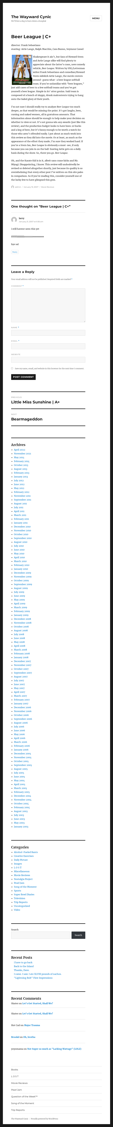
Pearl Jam (19, 883)
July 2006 (19, 726)
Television (19, 898)
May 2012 (19, 488)
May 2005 (19, 780)
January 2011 (21, 522)
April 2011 (19, 511)
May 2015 (19, 457)
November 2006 (23, 711)
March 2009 (20, 607)
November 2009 (23, 576)
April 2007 (19, 692)
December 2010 (22, 526)
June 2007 (19, 684)
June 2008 (19, 638)
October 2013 (21, 465)
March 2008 (20, 649)
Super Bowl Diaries (24, 894)
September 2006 (23, 719)
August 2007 (21, 676)
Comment (17, 286)
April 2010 (19, 557)
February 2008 (22, 653)
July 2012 (19, 480)
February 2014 (21, 461)
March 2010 (20, 561)
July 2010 (19, 545)
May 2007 (19, 688)
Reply (14, 252)
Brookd (15, 1037)
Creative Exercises (24, 856)
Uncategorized (22, 906)
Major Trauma (32, 1025)
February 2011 (21, 519)
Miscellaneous (21, 871)
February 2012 (21, 492)
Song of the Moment (25, 886)
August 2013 (20, 469)
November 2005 (22, 757)
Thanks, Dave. (21, 970)
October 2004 (21, 803)
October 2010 (21, 534)
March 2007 (20, 695)
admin (18, 187)
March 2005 (20, 788)
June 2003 (19, 819)
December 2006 (22, 707)
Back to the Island (24, 966)
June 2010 (19, 549)
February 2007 (22, 699)
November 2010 (22, 530)
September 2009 (23, 584)
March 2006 (20, 742)
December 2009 (22, 572)
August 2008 (21, 630)
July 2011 (18, 507)
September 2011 (22, 499)
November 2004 (22, 799)
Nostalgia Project (23, 879)
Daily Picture (21, 859)
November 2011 (22, 495)
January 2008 (21, 657)
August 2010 (20, 542)
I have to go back (23, 962)
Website (16, 354)
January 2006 (21, 749)
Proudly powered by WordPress (44, 1119)
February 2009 (22, 611)
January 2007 (21, 703)
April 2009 (19, 603)
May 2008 (19, 642)
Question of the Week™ (24, 1096)
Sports (17, 890)
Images (18, 863)
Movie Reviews (47, 187)
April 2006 (19, 738)
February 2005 (22, 792)
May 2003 (19, 822)
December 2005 (22, 753)
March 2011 (20, 515)
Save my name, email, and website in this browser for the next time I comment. (49, 368)
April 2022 (19, 449)
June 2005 (19, 776)
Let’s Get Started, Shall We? (37, 1003)
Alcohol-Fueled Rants (26, 852)
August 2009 (21, 588)
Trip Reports (21, 902)
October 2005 (21, 761)
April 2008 (19, 645)
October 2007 (21, 669)
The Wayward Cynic (31, 16)
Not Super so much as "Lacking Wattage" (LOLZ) (54, 1048)
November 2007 (22, 665)
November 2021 (22, 453)
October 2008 (21, 626)
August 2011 (20, 503)
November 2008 (22, 622)
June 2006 (19, 730)
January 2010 (21, 569)
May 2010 (19, 553)
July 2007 (19, 680)
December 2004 (22, 795)
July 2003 (19, 815)
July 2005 (19, 772)
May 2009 (19, 599)
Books (14, 1069)
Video (17, 909)
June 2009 (19, 595)
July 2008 (19, 634)
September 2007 (23, 672)
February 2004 (22, 807)
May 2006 (19, 734)
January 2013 (21, 476)
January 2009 (21, 615)
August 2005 (21, 769)
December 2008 (22, 619)
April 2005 (19, 784)
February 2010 (21, 565)
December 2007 (22, 661)
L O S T (17, 867)
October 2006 (21, 715)
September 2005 (23, 765)
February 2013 (21, 472)
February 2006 (22, 745)
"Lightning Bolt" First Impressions (33, 977)
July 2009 (19, 592)
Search (15, 929)
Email (15, 341)
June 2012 (19, 484)
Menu (96, 18)
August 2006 (21, 722)
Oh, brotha (29, 1037)
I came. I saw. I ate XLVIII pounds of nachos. (37, 974)
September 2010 (23, 538)
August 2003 (21, 811)
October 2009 (21, 580)
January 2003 (21, 826)
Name (15, 327)
